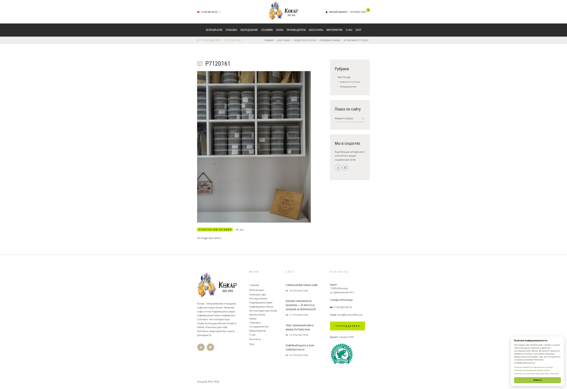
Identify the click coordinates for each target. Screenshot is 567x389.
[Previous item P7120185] (225, 147)
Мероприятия (334, 29)
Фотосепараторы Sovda (263, 310)
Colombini (267, 29)
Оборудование (249, 29)
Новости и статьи (305, 40)
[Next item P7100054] (282, 147)
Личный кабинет (338, 12)
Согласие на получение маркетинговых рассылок (536, 373)
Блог (358, 29)
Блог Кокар (283, 40)
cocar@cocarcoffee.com (350, 314)
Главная (268, 40)
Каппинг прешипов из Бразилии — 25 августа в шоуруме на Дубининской (301, 305)
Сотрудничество (259, 326)
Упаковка (231, 29)
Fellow (252, 318)
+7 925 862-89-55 (209, 12)
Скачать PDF (346, 337)
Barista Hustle (257, 314)
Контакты (255, 339)
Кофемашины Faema (261, 306)
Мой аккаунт (256, 290)
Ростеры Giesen (258, 298)
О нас (349, 29)
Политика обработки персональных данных (533, 367)
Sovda (279, 29)
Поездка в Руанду (330, 40)
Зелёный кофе (214, 29)
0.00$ (363, 12)
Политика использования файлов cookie (532, 370)
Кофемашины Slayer (261, 302)
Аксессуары (316, 29)
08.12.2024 (222, 229)
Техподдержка (347, 325)
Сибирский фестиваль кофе (302, 284)
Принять (537, 380)
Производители (296, 29)
